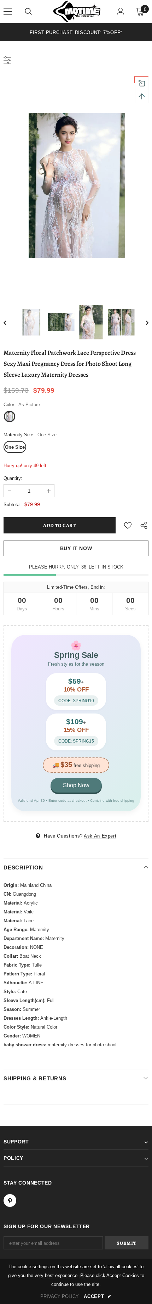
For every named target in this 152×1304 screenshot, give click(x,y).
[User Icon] (120, 11)
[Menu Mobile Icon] (8, 11)
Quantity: (13, 478)
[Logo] (77, 11)
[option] (76, 32)
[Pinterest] (10, 1200)
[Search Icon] (28, 11)
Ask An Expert (100, 836)
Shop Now (76, 785)
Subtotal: (13, 504)
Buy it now (76, 548)
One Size (15, 447)
